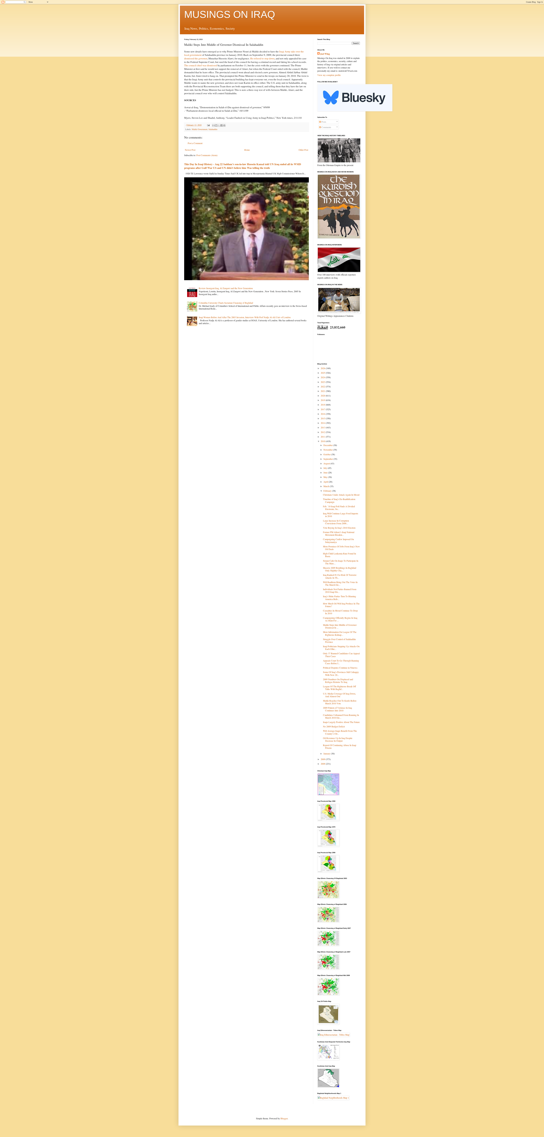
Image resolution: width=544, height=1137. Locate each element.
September (328, 458)
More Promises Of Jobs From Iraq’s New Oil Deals (341, 548)
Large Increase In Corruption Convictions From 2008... (336, 522)
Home (247, 149)
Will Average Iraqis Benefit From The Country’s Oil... (340, 732)
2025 (323, 372)
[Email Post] (208, 125)
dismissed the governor (195, 58)
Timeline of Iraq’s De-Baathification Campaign (339, 500)
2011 (323, 436)
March (326, 486)
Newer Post (190, 149)
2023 (323, 381)
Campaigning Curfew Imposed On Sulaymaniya (338, 540)
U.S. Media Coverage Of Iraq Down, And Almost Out (339, 695)
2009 (323, 759)
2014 (323, 422)
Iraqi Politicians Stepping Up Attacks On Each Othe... (341, 647)
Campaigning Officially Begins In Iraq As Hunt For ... (340, 619)
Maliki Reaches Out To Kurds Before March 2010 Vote (339, 702)
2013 (323, 427)
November (328, 449)
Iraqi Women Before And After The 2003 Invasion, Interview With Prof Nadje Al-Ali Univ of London (245, 317)
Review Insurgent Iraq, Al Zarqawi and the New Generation (226, 288)
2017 (323, 409)
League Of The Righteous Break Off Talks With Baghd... (339, 688)
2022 (323, 386)
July (325, 467)
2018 (323, 404)
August (327, 463)
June (325, 472)
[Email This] (213, 125)
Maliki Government (199, 129)
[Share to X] (218, 125)
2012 (323, 432)
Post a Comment (195, 143)
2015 (323, 418)
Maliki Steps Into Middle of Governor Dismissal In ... (340, 626)
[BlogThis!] (216, 125)
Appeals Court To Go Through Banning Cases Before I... (341, 662)
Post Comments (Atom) (206, 155)
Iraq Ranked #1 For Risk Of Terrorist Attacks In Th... (339, 576)
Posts (323, 121)
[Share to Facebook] (221, 125)
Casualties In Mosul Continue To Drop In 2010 (340, 612)
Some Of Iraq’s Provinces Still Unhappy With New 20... (341, 673)
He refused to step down (262, 58)
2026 (323, 368)
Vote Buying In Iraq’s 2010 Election (339, 527)
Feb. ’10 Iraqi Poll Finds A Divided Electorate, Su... (339, 507)
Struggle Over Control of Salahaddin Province (339, 640)
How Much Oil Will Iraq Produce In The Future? (341, 605)
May (325, 477)
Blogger (284, 1118)
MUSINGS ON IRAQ (229, 14)
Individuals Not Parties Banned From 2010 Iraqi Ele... (339, 590)
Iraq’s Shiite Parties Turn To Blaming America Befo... (339, 597)
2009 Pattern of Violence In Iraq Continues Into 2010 (337, 709)
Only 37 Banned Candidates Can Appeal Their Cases (341, 655)
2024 (323, 377)
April (326, 481)
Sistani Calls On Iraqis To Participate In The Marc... (340, 562)
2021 (323, 391)
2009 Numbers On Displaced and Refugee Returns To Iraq (338, 680)
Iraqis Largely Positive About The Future (341, 722)
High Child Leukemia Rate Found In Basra (339, 555)
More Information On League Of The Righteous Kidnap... (339, 633)
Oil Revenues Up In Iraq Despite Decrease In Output (337, 739)
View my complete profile (329, 75)
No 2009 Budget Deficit (334, 726)
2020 (323, 395)
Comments (326, 127)
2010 (323, 441)
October (327, 454)
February (327, 490)
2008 (323, 763)
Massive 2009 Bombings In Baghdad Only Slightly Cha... (339, 569)
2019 (323, 400)
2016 (323, 413)
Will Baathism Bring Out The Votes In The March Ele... (340, 583)
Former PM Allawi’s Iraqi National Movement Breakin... (338, 533)
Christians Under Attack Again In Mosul (341, 494)
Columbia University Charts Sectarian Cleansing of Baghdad (226, 302)
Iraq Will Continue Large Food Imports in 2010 (340, 515)
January (327, 753)
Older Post (303, 149)
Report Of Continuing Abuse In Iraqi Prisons (339, 746)
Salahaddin (213, 129)
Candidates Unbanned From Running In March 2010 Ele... (341, 716)
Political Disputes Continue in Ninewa (340, 667)
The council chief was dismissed (200, 65)
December (328, 445)
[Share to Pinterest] (224, 125)
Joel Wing (325, 53)
